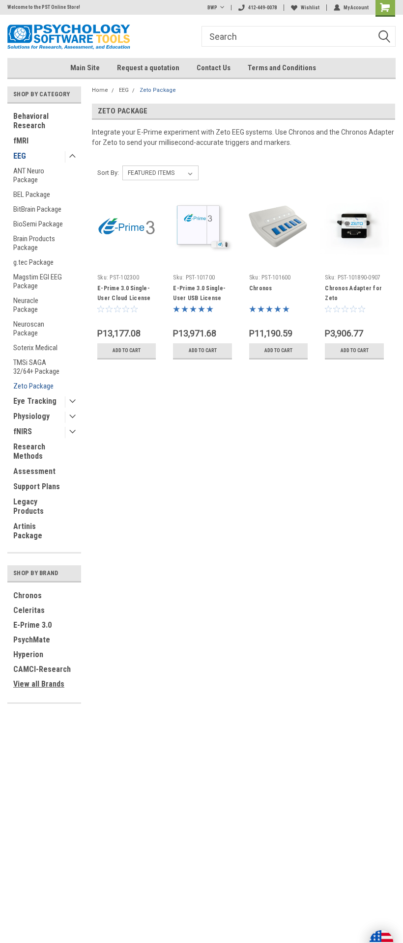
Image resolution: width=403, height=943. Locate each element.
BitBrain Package (37, 209)
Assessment (34, 471)
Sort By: (108, 172)
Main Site (85, 67)
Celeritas (29, 610)
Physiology (31, 416)
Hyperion (28, 654)
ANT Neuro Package (28, 175)
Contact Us (213, 67)
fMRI (21, 140)
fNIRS (22, 431)
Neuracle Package (25, 305)
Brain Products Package (34, 243)
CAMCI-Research (42, 669)
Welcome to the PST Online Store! (43, 7)
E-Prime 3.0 (32, 625)
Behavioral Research (31, 120)
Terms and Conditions (282, 67)
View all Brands (38, 684)
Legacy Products (28, 506)
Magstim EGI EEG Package (37, 281)
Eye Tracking (35, 401)
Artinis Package (27, 531)
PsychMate (31, 639)
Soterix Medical (35, 347)
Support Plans (36, 486)
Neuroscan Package (28, 328)
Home (100, 90)
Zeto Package (33, 386)
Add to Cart (127, 350)
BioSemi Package (38, 224)
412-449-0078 (262, 7)
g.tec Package (33, 262)
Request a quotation (148, 67)
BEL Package (31, 194)
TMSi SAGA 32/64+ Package (36, 367)
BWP (212, 7)
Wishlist (310, 7)
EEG (19, 156)
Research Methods (29, 451)
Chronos (27, 595)
